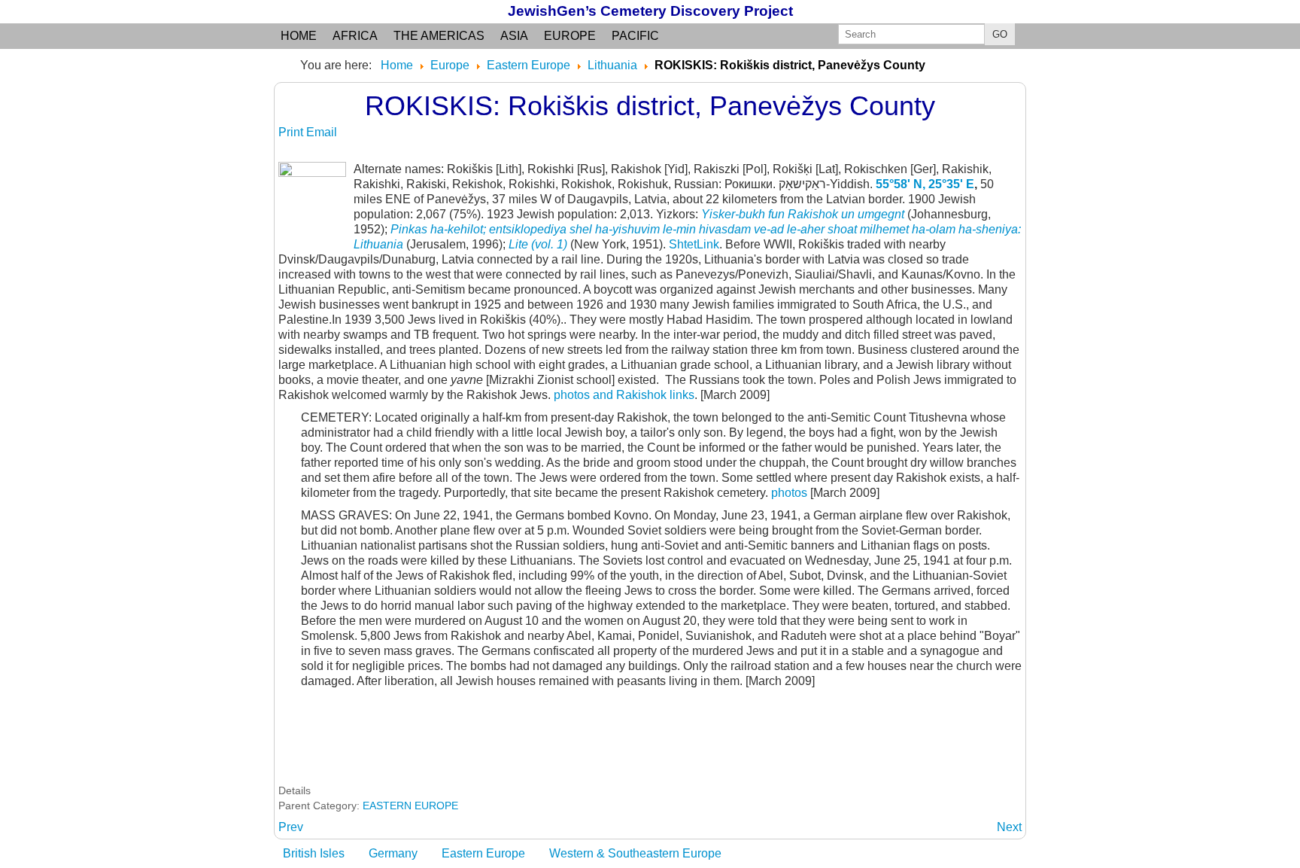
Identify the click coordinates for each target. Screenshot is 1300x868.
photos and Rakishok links (624, 394)
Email (321, 132)
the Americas (438, 35)
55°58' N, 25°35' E (925, 184)
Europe (570, 35)
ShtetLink (694, 244)
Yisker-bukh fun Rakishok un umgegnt (801, 214)
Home (299, 35)
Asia (514, 35)
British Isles (314, 853)
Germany (393, 853)
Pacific (635, 35)
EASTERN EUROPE (410, 805)
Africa (355, 35)
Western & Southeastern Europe (635, 853)
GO (999, 34)
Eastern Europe (483, 853)
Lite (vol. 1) (538, 244)
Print (292, 132)
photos (789, 492)
